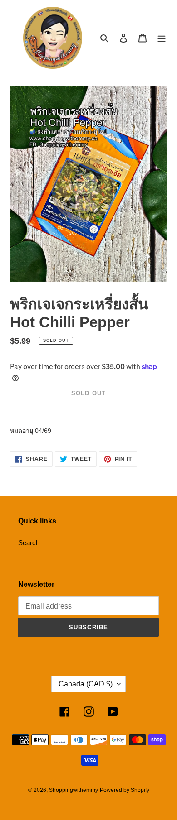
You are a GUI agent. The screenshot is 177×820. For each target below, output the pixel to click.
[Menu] (161, 38)
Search (28, 543)
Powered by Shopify (124, 790)
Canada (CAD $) (86, 684)
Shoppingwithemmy (73, 790)
